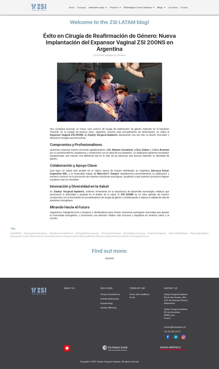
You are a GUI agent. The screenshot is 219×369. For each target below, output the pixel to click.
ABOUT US (69, 288)
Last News (173, 7)
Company (81, 7)
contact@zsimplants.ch (173, 327)
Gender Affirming (108, 307)
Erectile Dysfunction (109, 299)
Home (71, 7)
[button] (98, 7)
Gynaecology (106, 303)
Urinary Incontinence (110, 294)
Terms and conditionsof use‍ (139, 295)
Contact (184, 7)
